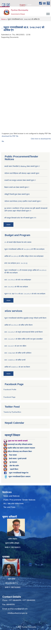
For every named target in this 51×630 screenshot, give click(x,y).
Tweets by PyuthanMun (12, 412)
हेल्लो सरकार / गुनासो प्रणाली (17, 458)
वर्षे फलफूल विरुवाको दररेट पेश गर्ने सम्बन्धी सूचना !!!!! (20, 218)
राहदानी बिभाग (14, 469)
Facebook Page (9, 397)
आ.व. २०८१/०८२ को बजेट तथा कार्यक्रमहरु (17, 280)
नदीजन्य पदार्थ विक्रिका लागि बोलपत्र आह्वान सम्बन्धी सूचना (21, 173)
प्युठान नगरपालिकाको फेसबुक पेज (18, 473)
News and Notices (11, 496)
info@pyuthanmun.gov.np (17, 613)
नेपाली (29, 5)
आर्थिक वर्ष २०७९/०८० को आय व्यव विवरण (17, 367)
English (22, 5)
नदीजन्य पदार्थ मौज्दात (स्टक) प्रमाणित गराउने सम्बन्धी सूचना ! (22, 201)
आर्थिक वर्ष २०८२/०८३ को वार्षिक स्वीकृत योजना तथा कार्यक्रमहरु (24, 256)
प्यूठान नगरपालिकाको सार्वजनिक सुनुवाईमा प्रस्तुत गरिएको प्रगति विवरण (25, 318)
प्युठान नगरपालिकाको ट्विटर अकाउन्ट (19, 476)
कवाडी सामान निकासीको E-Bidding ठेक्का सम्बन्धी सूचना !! (22, 166)
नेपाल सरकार (13, 455)
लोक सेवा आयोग (14, 466)
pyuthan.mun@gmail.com (18, 609)
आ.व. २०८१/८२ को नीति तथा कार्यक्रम (16, 287)
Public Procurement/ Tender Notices (19, 500)
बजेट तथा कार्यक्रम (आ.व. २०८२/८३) (15, 263)
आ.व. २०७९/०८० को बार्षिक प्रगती (14, 360)
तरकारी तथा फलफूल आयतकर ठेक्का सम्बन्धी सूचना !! (20, 180)
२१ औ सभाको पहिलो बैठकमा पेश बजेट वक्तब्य (17, 242)
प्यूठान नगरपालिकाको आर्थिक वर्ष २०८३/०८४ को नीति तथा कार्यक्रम (24, 249)
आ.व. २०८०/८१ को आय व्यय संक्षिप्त (15, 346)
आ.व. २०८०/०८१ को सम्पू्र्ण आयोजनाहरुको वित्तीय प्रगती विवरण (23, 332)
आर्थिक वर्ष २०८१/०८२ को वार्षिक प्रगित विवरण (18, 325)
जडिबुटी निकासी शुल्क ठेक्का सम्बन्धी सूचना (17, 194)
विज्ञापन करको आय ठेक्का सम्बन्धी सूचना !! (16, 187)
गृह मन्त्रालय (13, 462)
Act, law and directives (13, 503)
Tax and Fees (9, 507)
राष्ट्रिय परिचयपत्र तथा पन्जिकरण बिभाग (20, 451)
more (8, 224)
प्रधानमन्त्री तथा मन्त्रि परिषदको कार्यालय (20, 444)
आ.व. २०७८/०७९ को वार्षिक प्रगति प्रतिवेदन (17, 353)
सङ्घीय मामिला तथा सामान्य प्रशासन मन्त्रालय (21, 448)
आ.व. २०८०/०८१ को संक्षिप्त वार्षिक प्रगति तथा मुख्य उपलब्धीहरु (23, 339)
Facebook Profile (10, 389)
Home (3, 19)
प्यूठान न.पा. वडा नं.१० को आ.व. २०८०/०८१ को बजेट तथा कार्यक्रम (24, 294)
